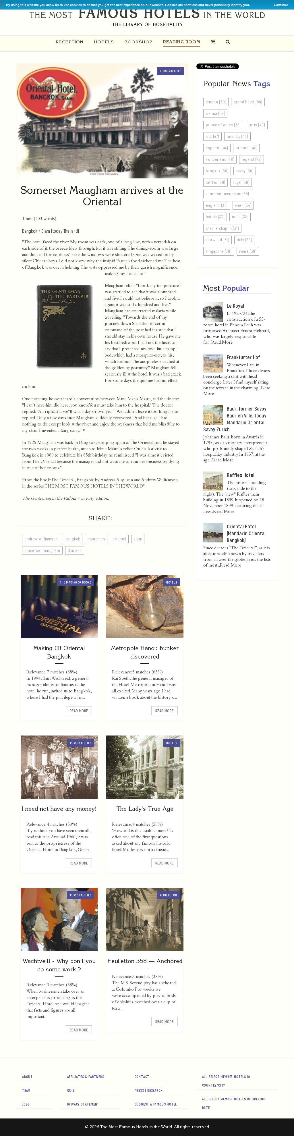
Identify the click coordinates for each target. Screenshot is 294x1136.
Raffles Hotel (240, 475)
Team (26, 1090)
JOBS (26, 1104)
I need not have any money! (59, 808)
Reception (69, 42)
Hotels (104, 42)
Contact (142, 1077)
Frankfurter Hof (243, 357)
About (27, 1077)
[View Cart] (213, 42)
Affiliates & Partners (85, 1077)
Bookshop (138, 42)
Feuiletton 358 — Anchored (144, 960)
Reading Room (181, 42)
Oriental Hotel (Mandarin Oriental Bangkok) (246, 533)
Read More (79, 710)
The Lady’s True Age (144, 808)
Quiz (71, 1090)
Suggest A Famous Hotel (156, 1104)
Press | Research (149, 1090)
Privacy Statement (83, 1104)
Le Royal (235, 306)
